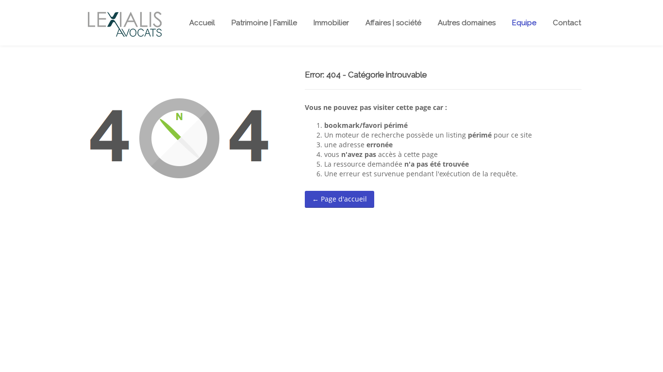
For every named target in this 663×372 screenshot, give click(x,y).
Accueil (202, 22)
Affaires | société (393, 22)
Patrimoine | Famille (264, 22)
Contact (567, 22)
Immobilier (331, 22)
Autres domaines (467, 22)
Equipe (524, 22)
